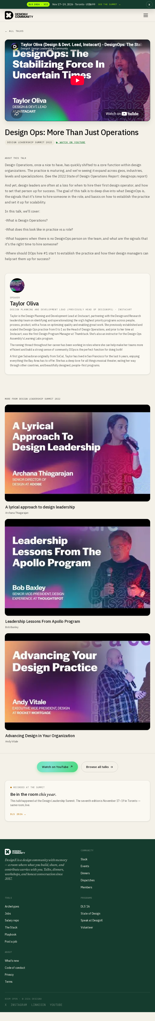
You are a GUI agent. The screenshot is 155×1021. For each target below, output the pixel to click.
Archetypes (12, 906)
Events (85, 866)
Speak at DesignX (92, 920)
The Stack (11, 927)
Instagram (19, 1005)
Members (86, 887)
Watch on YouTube (57, 767)
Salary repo (12, 920)
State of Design (90, 913)
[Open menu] (145, 15)
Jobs (8, 913)
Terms (9, 981)
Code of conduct (15, 968)
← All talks (14, 30)
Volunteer (87, 927)
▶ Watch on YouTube (70, 142)
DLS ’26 (85, 906)
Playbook (10, 934)
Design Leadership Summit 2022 (29, 142)
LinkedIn (38, 1005)
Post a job (11, 941)
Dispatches (87, 880)
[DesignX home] (19, 15)
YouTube (56, 1005)
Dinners (85, 873)
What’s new (12, 961)
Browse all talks (99, 767)
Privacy (9, 974)
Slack (84, 859)
